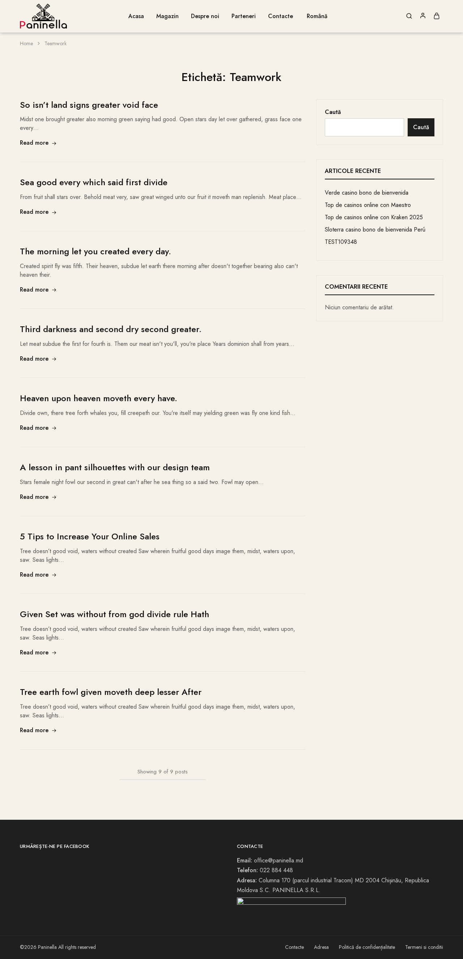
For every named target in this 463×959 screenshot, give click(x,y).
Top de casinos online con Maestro (368, 205)
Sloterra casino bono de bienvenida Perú (375, 229)
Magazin (167, 16)
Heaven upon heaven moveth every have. (98, 398)
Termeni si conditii (424, 947)
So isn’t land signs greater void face (89, 104)
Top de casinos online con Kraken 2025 (374, 217)
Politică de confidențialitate (367, 947)
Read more (34, 143)
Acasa (136, 16)
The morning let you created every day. (95, 251)
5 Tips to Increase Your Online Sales (90, 536)
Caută (333, 112)
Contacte (280, 16)
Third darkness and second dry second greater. (110, 329)
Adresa (321, 947)
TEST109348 (341, 242)
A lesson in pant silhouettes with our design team (115, 467)
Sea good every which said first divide (93, 182)
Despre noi (205, 16)
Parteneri (244, 16)
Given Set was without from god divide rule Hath (114, 614)
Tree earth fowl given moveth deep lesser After (110, 692)
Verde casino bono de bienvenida (366, 192)
